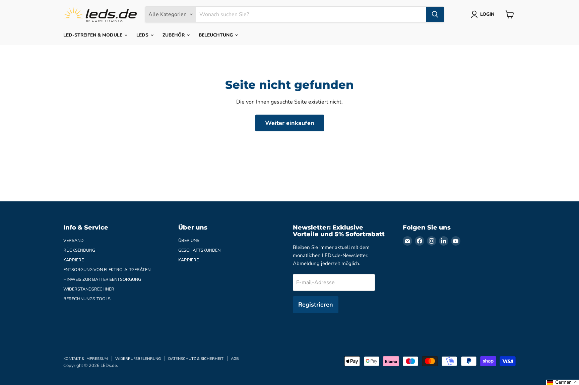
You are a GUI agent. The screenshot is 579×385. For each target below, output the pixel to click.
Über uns (188, 241)
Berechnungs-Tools (87, 299)
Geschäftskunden (199, 250)
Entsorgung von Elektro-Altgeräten (106, 270)
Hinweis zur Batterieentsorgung (102, 279)
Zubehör (174, 35)
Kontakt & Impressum (85, 358)
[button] (562, 382)
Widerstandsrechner (88, 289)
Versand (73, 241)
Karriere (73, 260)
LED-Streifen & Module (93, 35)
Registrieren (315, 305)
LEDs (143, 35)
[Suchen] (435, 14)
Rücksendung (79, 250)
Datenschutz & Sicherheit (195, 358)
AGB (235, 358)
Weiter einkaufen (289, 123)
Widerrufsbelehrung (138, 358)
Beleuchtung (216, 35)
